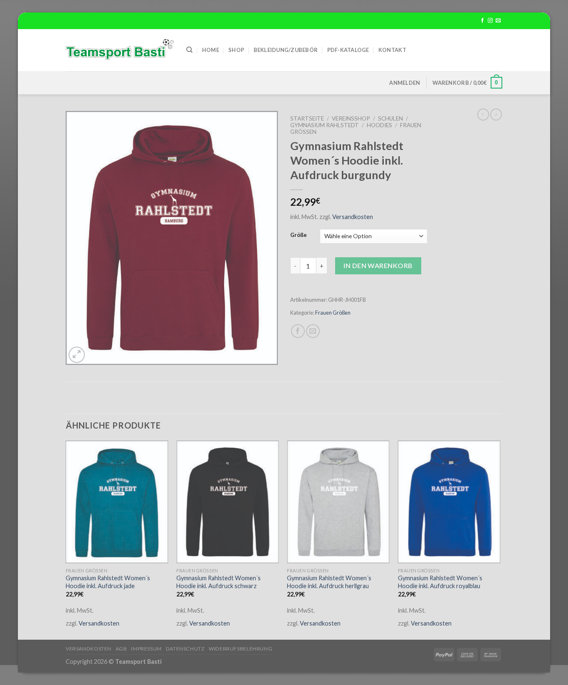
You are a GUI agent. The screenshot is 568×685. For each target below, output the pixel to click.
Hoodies (379, 125)
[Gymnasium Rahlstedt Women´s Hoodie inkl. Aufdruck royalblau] (449, 502)
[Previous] (66, 539)
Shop (236, 50)
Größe (298, 235)
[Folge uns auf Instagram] (490, 21)
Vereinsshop (351, 118)
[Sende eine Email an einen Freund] (313, 331)
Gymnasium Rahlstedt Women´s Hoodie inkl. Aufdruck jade (108, 581)
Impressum (146, 649)
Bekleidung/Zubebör (286, 50)
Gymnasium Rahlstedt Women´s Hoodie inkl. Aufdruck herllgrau (329, 581)
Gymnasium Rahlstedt (324, 125)
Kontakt (392, 50)
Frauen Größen (333, 312)
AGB (121, 649)
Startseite (307, 118)
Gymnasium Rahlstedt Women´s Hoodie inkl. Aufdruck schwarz (218, 581)
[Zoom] (77, 355)
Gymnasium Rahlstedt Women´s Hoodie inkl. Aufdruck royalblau (440, 581)
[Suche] (189, 50)
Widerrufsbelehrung (240, 649)
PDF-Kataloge (348, 50)
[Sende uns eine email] (498, 21)
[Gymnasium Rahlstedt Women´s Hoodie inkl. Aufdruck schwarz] (227, 502)
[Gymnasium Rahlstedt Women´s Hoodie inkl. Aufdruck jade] (117, 502)
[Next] (500, 539)
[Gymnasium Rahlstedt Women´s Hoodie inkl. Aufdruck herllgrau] (338, 502)
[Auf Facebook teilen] (298, 331)
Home (210, 50)
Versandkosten (352, 216)
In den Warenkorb (378, 265)
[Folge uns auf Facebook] (482, 21)
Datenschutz (185, 649)
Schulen (390, 118)
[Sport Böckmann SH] (120, 50)
